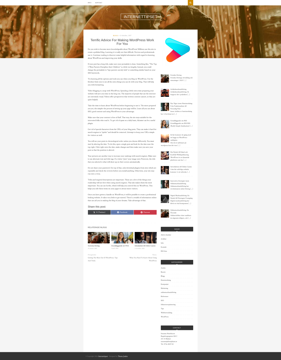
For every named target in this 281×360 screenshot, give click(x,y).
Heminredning (166, 280)
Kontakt (98, 3)
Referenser (164, 296)
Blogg (115, 36)
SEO (162, 300)
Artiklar (163, 239)
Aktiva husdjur (166, 235)
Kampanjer (165, 284)
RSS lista (164, 251)
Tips (162, 308)
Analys (163, 268)
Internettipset (103, 356)
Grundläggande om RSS (120, 246)
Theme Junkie (123, 356)
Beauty (163, 272)
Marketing (164, 288)
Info (89, 3)
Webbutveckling (166, 313)
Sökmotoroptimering (168, 304)
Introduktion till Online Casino (145, 246)
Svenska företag (94, 246)
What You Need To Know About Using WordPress (143, 259)
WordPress (165, 317)
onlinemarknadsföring (168, 292)
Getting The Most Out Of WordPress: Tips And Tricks (103, 259)
